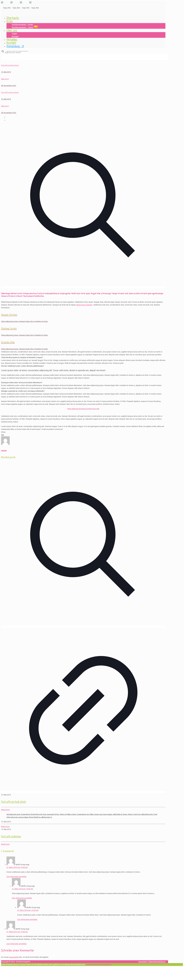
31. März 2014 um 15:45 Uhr (22, 889)
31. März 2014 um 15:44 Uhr (17, 867)
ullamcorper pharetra (84, 305)
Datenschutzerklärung (156, 962)
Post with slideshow (11, 836)
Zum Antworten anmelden (16, 877)
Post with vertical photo (13, 801)
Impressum (142, 962)
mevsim (4, 450)
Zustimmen (90, 964)
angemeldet (13, 957)
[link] (83, 360)
